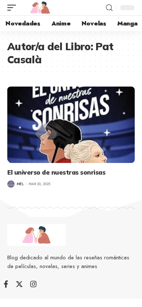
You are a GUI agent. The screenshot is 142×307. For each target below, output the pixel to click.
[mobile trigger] (13, 7)
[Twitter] (19, 284)
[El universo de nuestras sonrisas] (71, 125)
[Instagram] (33, 284)
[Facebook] (6, 284)
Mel (20, 184)
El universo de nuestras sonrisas (56, 172)
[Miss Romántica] (40, 7)
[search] (109, 7)
